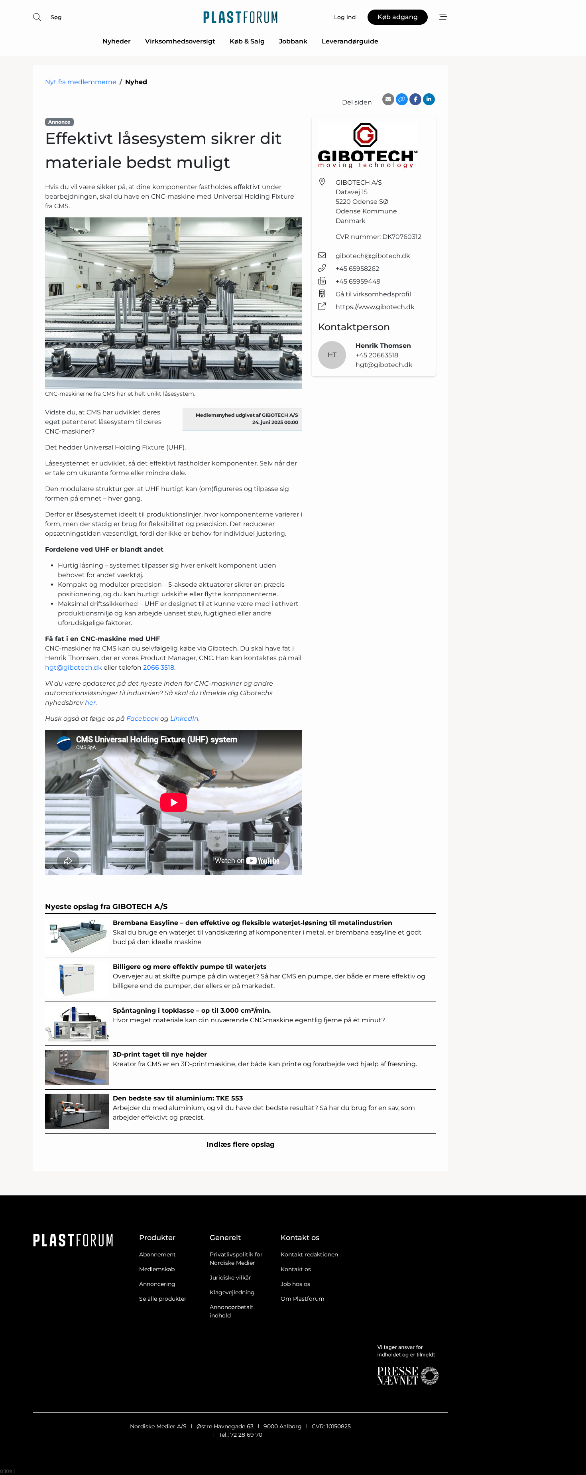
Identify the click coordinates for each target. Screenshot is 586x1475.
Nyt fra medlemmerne (80, 82)
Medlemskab (157, 1269)
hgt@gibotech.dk (73, 667)
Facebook (142, 718)
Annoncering (157, 1284)
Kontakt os (296, 1269)
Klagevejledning (232, 1292)
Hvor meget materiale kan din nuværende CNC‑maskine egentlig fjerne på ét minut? (249, 1015)
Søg (56, 17)
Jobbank (293, 41)
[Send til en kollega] (388, 99)
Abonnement (157, 1254)
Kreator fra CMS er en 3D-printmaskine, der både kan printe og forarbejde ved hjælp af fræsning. (265, 1059)
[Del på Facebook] (415, 99)
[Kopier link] (402, 99)
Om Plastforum (302, 1298)
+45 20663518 (377, 355)
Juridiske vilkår (230, 1277)
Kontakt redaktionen (309, 1254)
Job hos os (295, 1284)
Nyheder (116, 41)
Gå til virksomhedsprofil (373, 294)
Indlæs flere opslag (240, 1144)
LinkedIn (184, 718)
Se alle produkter (163, 1298)
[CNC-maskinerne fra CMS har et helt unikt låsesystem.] (173, 303)
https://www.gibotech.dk (375, 307)
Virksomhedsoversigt (180, 41)
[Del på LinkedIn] (429, 99)
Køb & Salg (247, 41)
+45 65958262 (357, 268)
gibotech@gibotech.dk (373, 256)
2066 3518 (158, 667)
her (90, 702)
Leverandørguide (350, 41)
